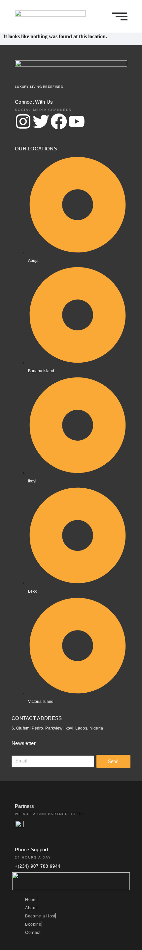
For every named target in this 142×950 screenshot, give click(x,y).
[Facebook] (59, 122)
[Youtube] (76, 122)
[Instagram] (23, 122)
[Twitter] (41, 122)
